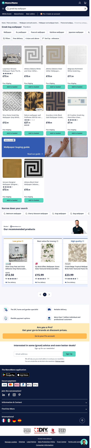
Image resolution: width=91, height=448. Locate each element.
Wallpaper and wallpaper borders (49, 23)
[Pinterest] (19, 395)
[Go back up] (82, 420)
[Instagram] (14, 395)
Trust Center (61, 442)
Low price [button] (17, 241)
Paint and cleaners (13, 23)
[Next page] (49, 294)
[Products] (3, 8)
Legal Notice (31, 442)
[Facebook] (9, 395)
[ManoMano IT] (9, 420)
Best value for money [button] (46, 241)
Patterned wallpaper (67, 23)
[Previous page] (40, 294)
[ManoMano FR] (3, 420)
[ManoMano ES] (19, 420)
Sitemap (22, 442)
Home (4, 23)
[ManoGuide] (84, 442)
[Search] (7, 8)
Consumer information (44, 445)
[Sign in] (79, 2)
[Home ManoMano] (39, 2)
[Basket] (85, 2)
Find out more (59, 361)
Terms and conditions (76, 442)
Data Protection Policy (46, 442)
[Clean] (85, 8)
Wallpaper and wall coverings (29, 23)
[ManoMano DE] (14, 420)
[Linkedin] (3, 395)
